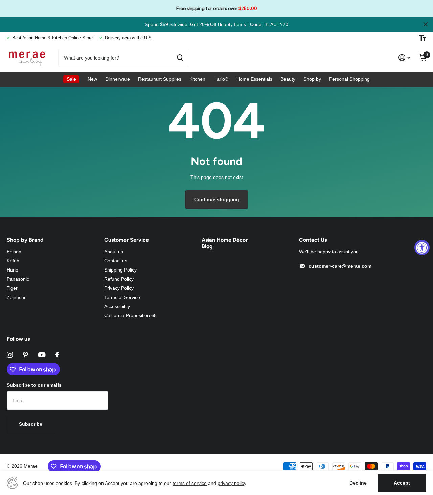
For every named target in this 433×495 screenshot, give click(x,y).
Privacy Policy (119, 288)
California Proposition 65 (130, 315)
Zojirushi (16, 297)
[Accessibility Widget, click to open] (422, 247)
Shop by (312, 79)
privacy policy (232, 483)
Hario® (220, 79)
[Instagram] (10, 355)
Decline (358, 483)
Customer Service (126, 240)
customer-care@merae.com (340, 266)
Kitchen (197, 79)
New (92, 79)
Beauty (287, 79)
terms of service (190, 483)
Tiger (12, 288)
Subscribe (31, 424)
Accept (402, 483)
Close (425, 24)
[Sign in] (404, 57)
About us (113, 251)
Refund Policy (119, 279)
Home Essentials (254, 79)
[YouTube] (41, 354)
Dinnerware (117, 79)
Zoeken (180, 58)
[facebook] (57, 354)
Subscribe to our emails (34, 385)
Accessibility (117, 306)
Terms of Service (122, 297)
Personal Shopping (349, 79)
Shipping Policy (120, 270)
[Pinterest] (25, 355)
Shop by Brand (25, 240)
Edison (14, 251)
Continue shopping (216, 199)
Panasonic (18, 279)
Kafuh (13, 260)
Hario (12, 270)
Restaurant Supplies (159, 79)
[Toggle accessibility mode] (422, 37)
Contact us (115, 260)
